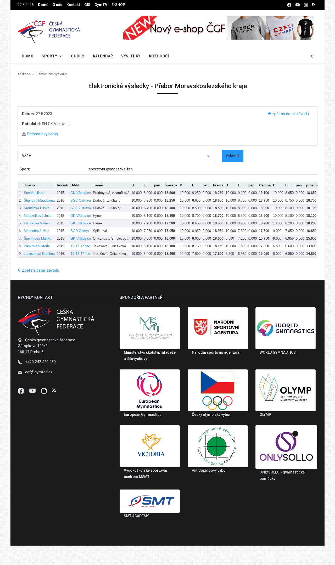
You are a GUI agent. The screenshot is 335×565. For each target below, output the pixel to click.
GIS (87, 5)
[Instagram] (44, 390)
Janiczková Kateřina (39, 254)
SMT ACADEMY (136, 516)
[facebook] (289, 5)
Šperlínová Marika (37, 238)
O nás (57, 5)
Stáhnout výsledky (42, 134)
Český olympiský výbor (211, 414)
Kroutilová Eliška (36, 208)
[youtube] (297, 5)
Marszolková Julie (37, 216)
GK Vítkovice (80, 193)
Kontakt (73, 5)
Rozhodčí (159, 56)
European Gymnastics (142, 414)
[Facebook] (21, 390)
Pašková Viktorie (37, 246)
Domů (43, 5)
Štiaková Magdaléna (39, 200)
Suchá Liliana (34, 193)
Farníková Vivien (36, 223)
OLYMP (265, 414)
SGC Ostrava (80, 200)
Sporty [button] (49, 56)
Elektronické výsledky (51, 74)
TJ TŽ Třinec (80, 246)
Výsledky (130, 56)
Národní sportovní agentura (215, 352)
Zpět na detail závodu (40, 270)
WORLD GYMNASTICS (278, 352)
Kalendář (103, 56)
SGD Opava (79, 231)
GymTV (100, 5)
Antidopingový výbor (209, 470)
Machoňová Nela (36, 231)
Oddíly (77, 56)
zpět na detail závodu (290, 113)
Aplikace (24, 74)
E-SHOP (118, 5)
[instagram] (306, 5)
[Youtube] (33, 390)
